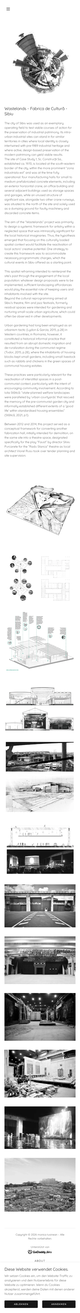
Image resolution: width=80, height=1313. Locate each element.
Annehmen (59, 1304)
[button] (8, 9)
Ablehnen (21, 1304)
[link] (40, 1251)
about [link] (40, 1260)
